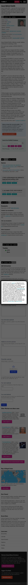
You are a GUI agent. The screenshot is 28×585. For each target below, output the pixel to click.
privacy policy (11, 301)
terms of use (19, 301)
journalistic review (21, 288)
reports (13, 283)
